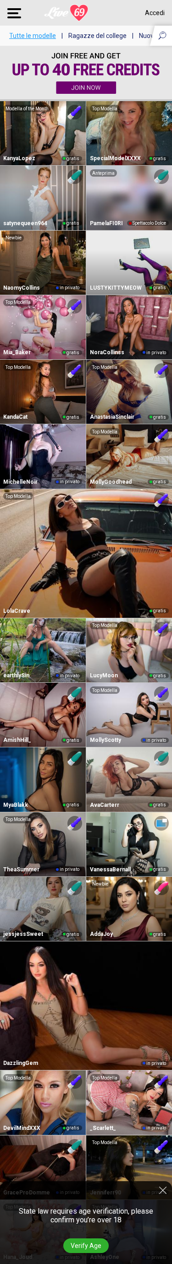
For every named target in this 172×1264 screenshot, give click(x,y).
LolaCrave (16, 611)
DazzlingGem (20, 1063)
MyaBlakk (15, 805)
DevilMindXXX (21, 1128)
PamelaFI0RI (106, 223)
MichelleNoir (20, 482)
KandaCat (15, 417)
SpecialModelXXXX (115, 158)
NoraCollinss (107, 352)
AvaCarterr (104, 805)
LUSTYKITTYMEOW (116, 288)
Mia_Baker (17, 352)
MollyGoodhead (111, 482)
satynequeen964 (25, 223)
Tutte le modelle (32, 35)
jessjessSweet (23, 934)
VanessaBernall (110, 869)
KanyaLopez (19, 158)
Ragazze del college (97, 35)
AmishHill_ (17, 740)
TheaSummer (21, 869)
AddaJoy (101, 934)
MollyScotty (105, 740)
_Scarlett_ (103, 1128)
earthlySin (16, 675)
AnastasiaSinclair (112, 417)
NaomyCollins (21, 288)
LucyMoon (104, 675)
